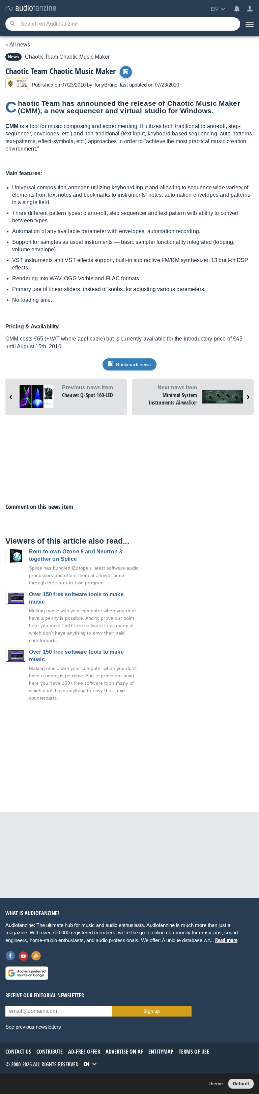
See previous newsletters (33, 1027)
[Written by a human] (17, 84)
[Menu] (250, 24)
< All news (17, 44)
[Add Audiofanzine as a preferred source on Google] (26, 973)
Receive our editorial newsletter (44, 995)
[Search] (12, 24)
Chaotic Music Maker (67, 57)
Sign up (152, 1011)
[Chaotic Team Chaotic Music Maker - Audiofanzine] (30, 8)
